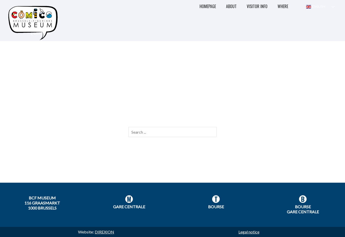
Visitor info (257, 6)
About (231, 6)
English (318, 6)
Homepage (208, 6)
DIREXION (104, 231)
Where (283, 6)
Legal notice (248, 231)
